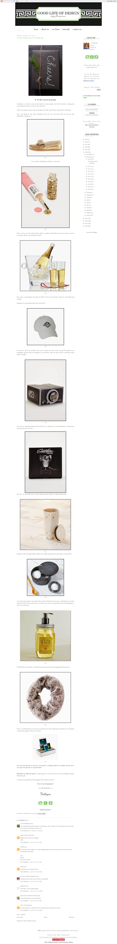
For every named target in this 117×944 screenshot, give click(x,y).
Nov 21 (90, 169)
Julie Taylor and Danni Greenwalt (28, 895)
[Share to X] (42, 813)
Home (45, 917)
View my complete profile (93, 47)
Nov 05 (90, 186)
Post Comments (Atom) (29, 920)
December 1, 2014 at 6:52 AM (31, 842)
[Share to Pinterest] (45, 813)
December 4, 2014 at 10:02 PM (31, 910)
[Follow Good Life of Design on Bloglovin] (45, 810)
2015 (86, 149)
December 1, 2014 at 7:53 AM (31, 862)
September (89, 195)
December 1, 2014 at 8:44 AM (31, 872)
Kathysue (95, 43)
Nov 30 (90, 159)
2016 (86, 147)
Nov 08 (90, 181)
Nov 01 (90, 189)
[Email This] (38, 813)
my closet (94, 125)
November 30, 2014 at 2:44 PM (31, 830)
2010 (86, 226)
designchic (23, 886)
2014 (86, 152)
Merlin (22, 866)
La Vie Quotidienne (25, 823)
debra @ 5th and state (25, 835)
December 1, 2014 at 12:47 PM (31, 891)
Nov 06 (90, 184)
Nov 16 (90, 174)
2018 (86, 142)
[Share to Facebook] (43, 813)
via (45, 761)
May (88, 205)
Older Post (71, 917)
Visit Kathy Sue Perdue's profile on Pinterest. (58, 937)
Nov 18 (90, 171)
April (88, 207)
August (88, 197)
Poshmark (91, 127)
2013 (86, 218)
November (89, 157)
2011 (86, 223)
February (89, 212)
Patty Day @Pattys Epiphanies (28, 876)
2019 (86, 139)
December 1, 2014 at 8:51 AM (31, 881)
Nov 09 (90, 179)
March (88, 210)
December (89, 154)
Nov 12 (90, 176)
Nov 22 (90, 166)
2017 (86, 144)
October (89, 192)
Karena (22, 847)
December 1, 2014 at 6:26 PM (30, 900)
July (88, 200)
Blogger (95, 232)
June (88, 202)
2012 (86, 221)
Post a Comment (21, 914)
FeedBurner (95, 115)
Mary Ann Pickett (24, 905)
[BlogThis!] (40, 813)
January (89, 215)
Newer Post (20, 917)
